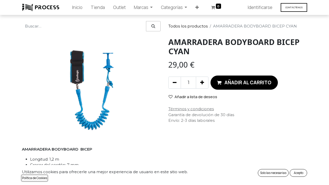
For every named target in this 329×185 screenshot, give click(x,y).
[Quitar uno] (174, 82)
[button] (197, 7)
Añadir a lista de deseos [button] (196, 96)
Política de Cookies (34, 178)
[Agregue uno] (202, 82)
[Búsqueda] (153, 26)
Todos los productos (188, 26)
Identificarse (260, 7)
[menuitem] (77, 7)
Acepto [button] (298, 173)
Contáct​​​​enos (294, 7)
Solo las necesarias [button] (273, 173)
